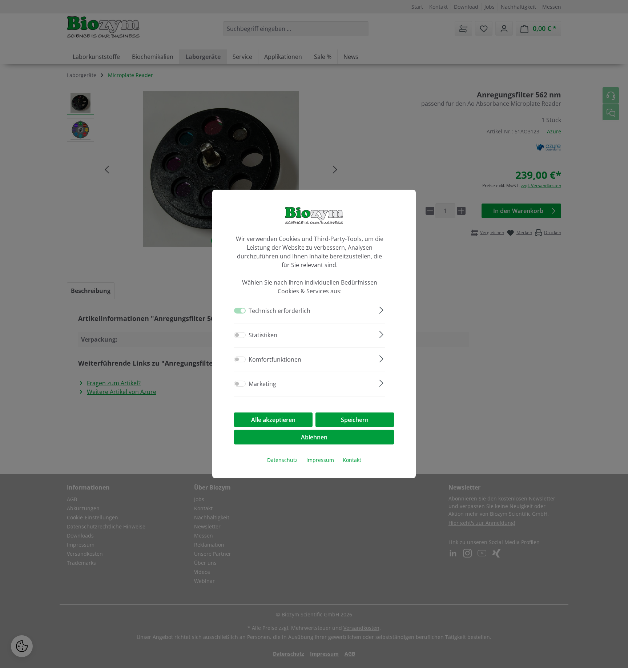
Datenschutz (282, 459)
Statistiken (263, 335)
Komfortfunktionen (275, 359)
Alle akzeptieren (273, 420)
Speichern (355, 420)
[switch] (240, 335)
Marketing (262, 384)
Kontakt (352, 459)
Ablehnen (314, 437)
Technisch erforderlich (279, 311)
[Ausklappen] (381, 309)
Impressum (320, 459)
